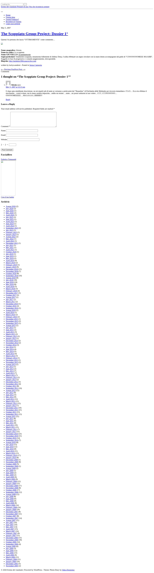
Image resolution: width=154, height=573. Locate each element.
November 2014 (12, 343)
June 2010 (10, 447)
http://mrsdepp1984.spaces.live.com (22, 61)
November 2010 (12, 436)
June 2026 (10, 211)
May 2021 (10, 247)
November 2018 (12, 271)
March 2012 (10, 401)
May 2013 (10, 371)
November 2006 (12, 540)
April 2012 (10, 399)
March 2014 (10, 356)
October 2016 (11, 306)
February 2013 (11, 377)
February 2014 (11, 358)
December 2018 (12, 269)
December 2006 (12, 538)
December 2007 (12, 512)
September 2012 (12, 388)
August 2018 (11, 278)
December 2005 (12, 564)
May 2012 (10, 397)
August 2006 (11, 546)
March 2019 (10, 263)
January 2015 (11, 338)
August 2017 (11, 297)
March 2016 (10, 315)
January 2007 (11, 536)
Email (3, 135)
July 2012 (9, 393)
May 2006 (10, 553)
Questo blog (10, 17)
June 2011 (9, 421)
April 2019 (10, 260)
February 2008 (11, 507)
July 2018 (9, 280)
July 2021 (9, 245)
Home (8, 15)
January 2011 (11, 432)
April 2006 (10, 555)
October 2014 (11, 345)
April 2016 (10, 312)
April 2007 (10, 529)
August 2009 (11, 468)
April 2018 (10, 286)
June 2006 (10, 551)
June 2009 (10, 473)
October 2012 (11, 386)
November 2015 (12, 321)
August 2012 (11, 390)
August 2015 (11, 325)
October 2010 (11, 438)
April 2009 (10, 477)
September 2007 (12, 518)
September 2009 (12, 466)
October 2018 (11, 273)
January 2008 (11, 510)
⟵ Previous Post (8, 69)
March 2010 (10, 453)
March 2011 (10, 427)
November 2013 (12, 362)
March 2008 (10, 505)
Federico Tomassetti (8, 159)
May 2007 (10, 527)
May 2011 (9, 423)
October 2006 (11, 542)
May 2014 (10, 351)
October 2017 (11, 295)
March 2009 (10, 479)
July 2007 (9, 523)
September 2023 (12, 228)
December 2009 (12, 460)
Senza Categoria (35, 65)
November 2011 (12, 410)
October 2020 (11, 252)
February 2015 (11, 336)
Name (3, 131)
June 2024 (10, 224)
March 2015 (10, 334)
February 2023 (11, 232)
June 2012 (10, 395)
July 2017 (9, 299)
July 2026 (9, 209)
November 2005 (12, 566)
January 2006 (11, 561)
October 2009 (11, 464)
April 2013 (10, 373)
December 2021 (12, 243)
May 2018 (10, 284)
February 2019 (11, 265)
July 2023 (9, 230)
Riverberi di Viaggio (13, 22)
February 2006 (11, 559)
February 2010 (11, 455)
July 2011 (9, 419)
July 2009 (9, 471)
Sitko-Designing (68, 570)
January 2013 (11, 380)
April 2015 (10, 332)
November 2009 (12, 462)
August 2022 (11, 237)
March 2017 (10, 302)
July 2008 (9, 497)
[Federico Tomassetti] (8, 195)
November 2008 (12, 488)
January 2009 (11, 484)
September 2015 (12, 323)
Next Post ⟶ (20, 69)
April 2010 (10, 451)
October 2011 (11, 412)
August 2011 (11, 416)
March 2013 (10, 375)
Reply (8, 100)
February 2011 (11, 429)
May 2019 (10, 258)
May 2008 (10, 501)
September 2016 (12, 308)
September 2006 (12, 544)
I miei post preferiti (13, 24)
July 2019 (9, 254)
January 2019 (11, 267)
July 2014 (9, 347)
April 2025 (10, 222)
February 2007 (11, 533)
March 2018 (10, 289)
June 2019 (10, 256)
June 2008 (10, 499)
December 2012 (12, 382)
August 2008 (11, 494)
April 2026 (10, 215)
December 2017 (12, 293)
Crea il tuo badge (7, 197)
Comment (5, 126)
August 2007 (11, 520)
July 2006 (9, 548)
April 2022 (10, 241)
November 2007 (12, 514)
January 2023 (11, 235)
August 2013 (11, 364)
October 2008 (11, 490)
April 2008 (10, 503)
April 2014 (10, 354)
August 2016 (11, 310)
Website (4, 139)
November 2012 (12, 384)
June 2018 (10, 282)
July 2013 (9, 367)
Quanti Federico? (12, 19)
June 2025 (10, 219)
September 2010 (12, 440)
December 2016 (12, 304)
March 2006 (10, 557)
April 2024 (10, 226)
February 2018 (11, 291)
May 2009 (10, 475)
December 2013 (12, 360)
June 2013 (10, 369)
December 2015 (12, 319)
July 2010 (9, 445)
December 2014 (12, 341)
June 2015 (10, 330)
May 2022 (10, 239)
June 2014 (10, 349)
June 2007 (10, 525)
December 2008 (12, 486)
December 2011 (12, 408)
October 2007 (11, 516)
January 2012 (11, 406)
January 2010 (11, 458)
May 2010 (10, 449)
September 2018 (12, 276)
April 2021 (10, 250)
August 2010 (11, 442)
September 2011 (12, 414)
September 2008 (12, 492)
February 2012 (11, 403)
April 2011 (10, 425)
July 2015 (9, 328)
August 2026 (11, 206)
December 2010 (12, 434)
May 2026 (10, 213)
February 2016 (11, 317)
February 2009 (11, 481)
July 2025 (9, 217)
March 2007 (10, 531)
